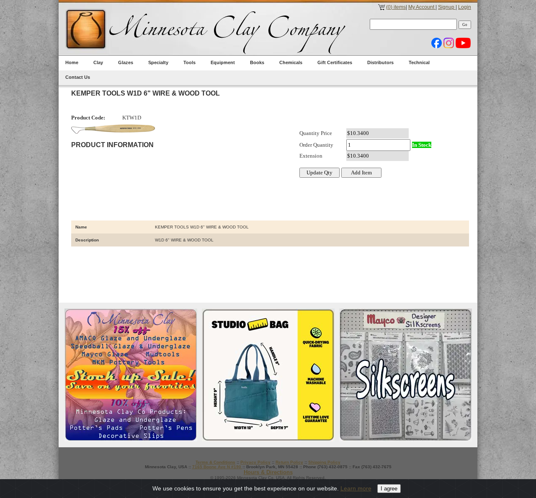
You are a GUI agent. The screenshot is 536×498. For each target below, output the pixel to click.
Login (464, 7)
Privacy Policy (255, 462)
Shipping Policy (324, 462)
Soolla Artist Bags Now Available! (268, 375)
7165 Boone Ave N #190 (217, 466)
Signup (447, 7)
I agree (389, 488)
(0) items (396, 7)
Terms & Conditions (215, 462)
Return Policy (289, 462)
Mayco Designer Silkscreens (405, 375)
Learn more (355, 488)
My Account (422, 7)
